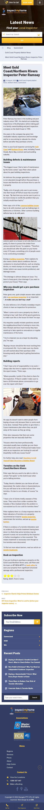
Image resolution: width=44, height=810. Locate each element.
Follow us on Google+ (21, 789)
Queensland (22, 82)
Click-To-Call (14, 2)
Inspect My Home (14, 11)
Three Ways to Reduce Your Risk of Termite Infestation (21, 682)
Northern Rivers (13, 82)
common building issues (29, 206)
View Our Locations (17, 777)
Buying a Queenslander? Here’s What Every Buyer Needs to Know (22, 675)
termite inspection (28, 517)
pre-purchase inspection (17, 297)
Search (34, 697)
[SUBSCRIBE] (37, 621)
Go (22, 40)
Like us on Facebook (17, 789)
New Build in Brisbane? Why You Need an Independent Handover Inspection (24, 668)
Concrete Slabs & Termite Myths (20, 688)
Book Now (27, 3)
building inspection (17, 259)
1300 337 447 (15, 781)
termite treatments (10, 550)
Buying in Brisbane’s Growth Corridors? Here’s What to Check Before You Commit (24, 661)
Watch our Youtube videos (26, 789)
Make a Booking (16, 784)
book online (30, 565)
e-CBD (31, 800)
